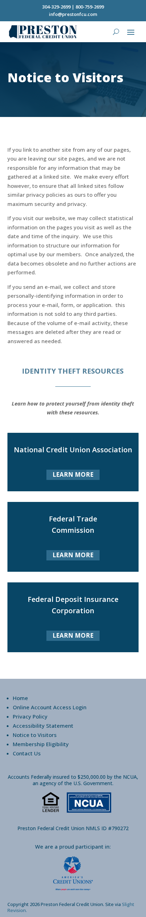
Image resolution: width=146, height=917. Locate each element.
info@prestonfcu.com (73, 14)
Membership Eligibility (41, 744)
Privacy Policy (30, 716)
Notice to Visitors (35, 734)
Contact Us (27, 753)
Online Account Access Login (49, 707)
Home (20, 697)
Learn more (73, 474)
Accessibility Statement (43, 725)
